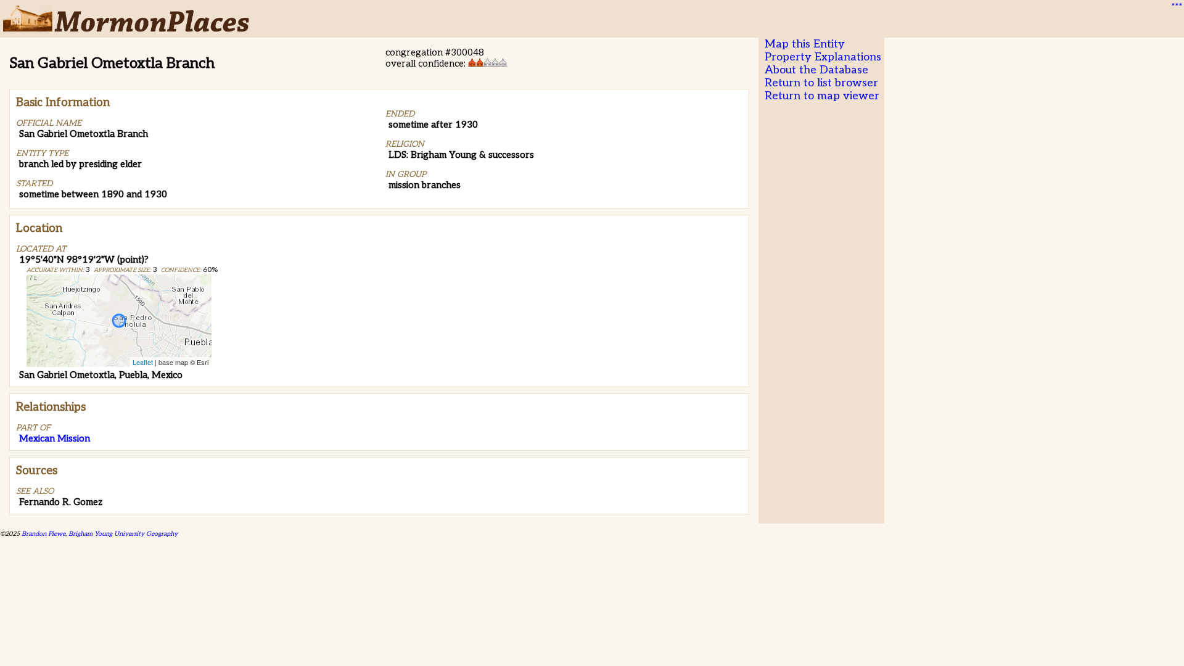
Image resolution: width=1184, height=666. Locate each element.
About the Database (816, 70)
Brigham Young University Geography (123, 534)
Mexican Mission (54, 438)
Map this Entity (805, 44)
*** (1175, 6)
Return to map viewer (822, 95)
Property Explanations (823, 57)
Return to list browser (821, 82)
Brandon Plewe (43, 534)
